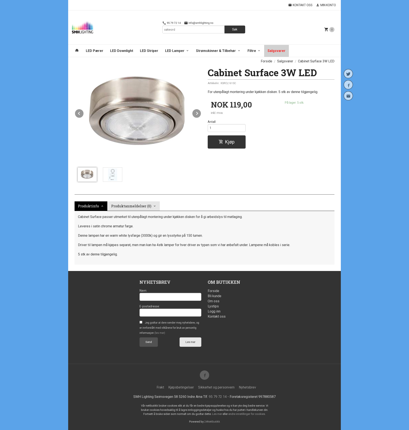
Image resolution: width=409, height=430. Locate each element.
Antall (212, 121)
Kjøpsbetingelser (181, 387)
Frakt (160, 387)
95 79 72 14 (173, 23)
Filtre (252, 51)
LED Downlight (121, 51)
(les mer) (159, 332)
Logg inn (214, 311)
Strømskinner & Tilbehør (216, 51)
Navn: (143, 290)
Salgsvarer (276, 51)
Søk (234, 29)
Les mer (190, 342)
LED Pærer (94, 51)
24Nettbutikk (212, 421)
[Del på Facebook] (348, 84)
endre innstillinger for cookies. (247, 414)
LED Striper (149, 51)
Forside (266, 61)
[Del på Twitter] (348, 73)
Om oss (213, 301)
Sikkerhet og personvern (216, 387)
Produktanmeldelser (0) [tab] (131, 206)
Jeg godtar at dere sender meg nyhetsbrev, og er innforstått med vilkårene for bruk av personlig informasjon (169, 327)
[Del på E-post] (348, 95)
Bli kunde (214, 296)
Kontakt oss (217, 316)
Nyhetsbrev (247, 387)
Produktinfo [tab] (88, 206)
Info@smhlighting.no (200, 23)
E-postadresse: (150, 306)
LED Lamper (174, 51)
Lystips (213, 306)
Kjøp (230, 142)
